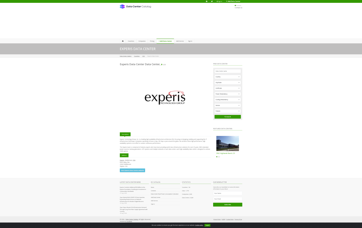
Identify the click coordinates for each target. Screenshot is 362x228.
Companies (142, 41)
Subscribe (227, 204)
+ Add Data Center (165, 41)
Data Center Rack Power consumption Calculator (165, 194)
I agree (207, 225)
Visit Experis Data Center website (132, 170)
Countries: (185, 187)
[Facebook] (206, 1)
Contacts (238, 5)
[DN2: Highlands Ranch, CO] (227, 143)
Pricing (152, 41)
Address (124, 155)
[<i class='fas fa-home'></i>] (123, 41)
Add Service (180, 41)
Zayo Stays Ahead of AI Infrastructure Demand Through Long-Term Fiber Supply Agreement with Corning (134, 209)
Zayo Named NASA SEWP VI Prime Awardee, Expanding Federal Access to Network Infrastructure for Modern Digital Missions (132, 199)
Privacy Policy (217, 219)
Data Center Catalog (132, 219)
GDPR (223, 219)
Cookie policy (199, 225)
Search (228, 117)
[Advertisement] (181, 24)
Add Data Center (233, 1)
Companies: (185, 194)
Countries (131, 41)
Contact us (238, 8)
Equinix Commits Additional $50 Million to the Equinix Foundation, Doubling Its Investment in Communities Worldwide (133, 189)
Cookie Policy (230, 219)
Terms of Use (238, 219)
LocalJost (129, 221)
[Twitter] (211, 1)
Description (125, 134)
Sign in (220, 1)
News (152, 187)
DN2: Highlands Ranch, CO (225, 153)
